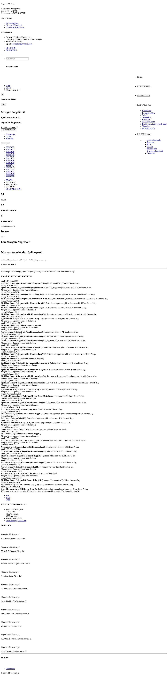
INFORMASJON (144, 134)
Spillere (9, 136)
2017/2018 (10, 156)
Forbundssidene (12, 23)
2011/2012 (10, 169)
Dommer (150, 142)
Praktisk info (152, 149)
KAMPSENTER (144, 86)
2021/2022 (10, 147)
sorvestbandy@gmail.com (22, 44)
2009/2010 (10, 174)
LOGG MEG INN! (13, 189)
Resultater (146, 119)
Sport (8, 498)
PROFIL (9, 180)
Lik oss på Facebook (14, 25)
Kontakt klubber (148, 113)
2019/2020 (10, 152)
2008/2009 (10, 176)
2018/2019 (10, 154)
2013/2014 (10, 165)
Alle (7, 495)
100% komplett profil (9, 127)
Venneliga (146, 126)
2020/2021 (10, 149)
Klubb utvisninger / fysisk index (154, 124)
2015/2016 (10, 160)
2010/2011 (10, 171)
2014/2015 (10, 163)
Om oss (150, 147)
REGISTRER (11, 50)
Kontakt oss (146, 111)
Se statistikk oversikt (8, 226)
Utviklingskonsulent (155, 151)
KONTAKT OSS (144, 105)
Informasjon (10, 134)
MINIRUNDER (143, 96)
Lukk (3, 104)
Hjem (8, 86)
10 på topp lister (148, 122)
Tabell (144, 115)
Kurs (149, 144)
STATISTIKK (11, 184)
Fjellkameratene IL (8, 130)
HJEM (139, 77)
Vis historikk (7, 276)
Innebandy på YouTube (15, 27)
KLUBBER (10, 182)
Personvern (10, 669)
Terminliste (146, 117)
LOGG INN (11, 48)
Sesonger (5, 143)
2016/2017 (10, 158)
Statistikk (9, 138)
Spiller (8, 88)
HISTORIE (10, 187)
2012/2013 (10, 167)
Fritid (8, 500)
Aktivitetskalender (154, 140)
